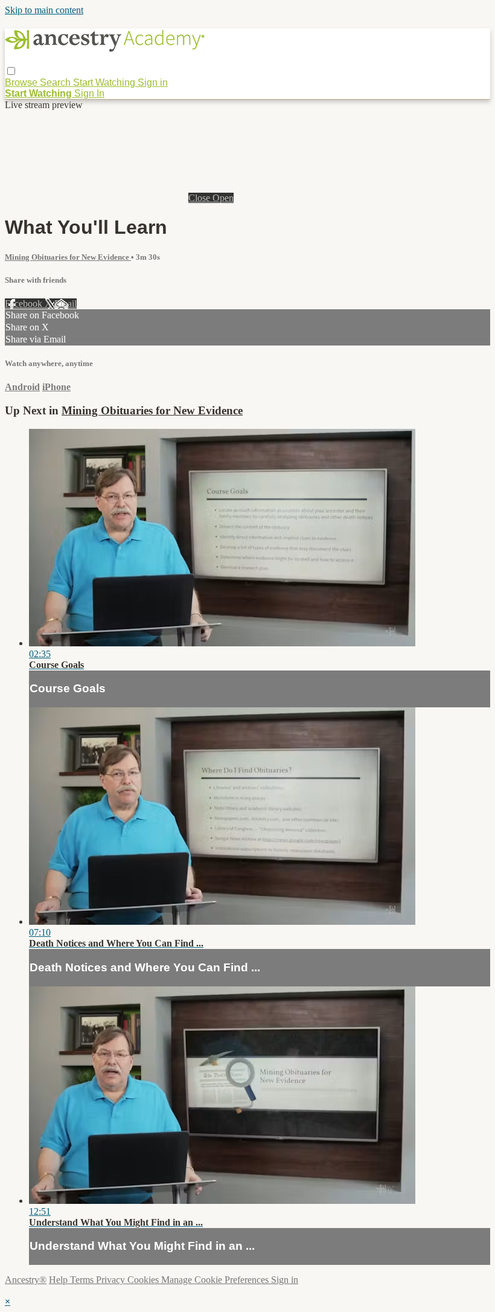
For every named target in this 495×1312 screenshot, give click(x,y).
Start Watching (105, 82)
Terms (83, 1280)
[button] (11, 71)
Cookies (144, 1280)
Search (56, 82)
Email (65, 303)
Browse (22, 82)
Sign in (153, 82)
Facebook (25, 303)
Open (223, 198)
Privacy (111, 1280)
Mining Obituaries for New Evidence (68, 257)
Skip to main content (44, 10)
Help (59, 1280)
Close (200, 198)
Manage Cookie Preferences (216, 1280)
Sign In (89, 93)
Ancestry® (25, 1280)
